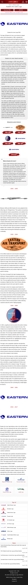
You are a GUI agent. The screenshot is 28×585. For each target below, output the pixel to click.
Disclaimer (14, 579)
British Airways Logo (11, 527)
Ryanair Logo (10, 516)
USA (22, 12)
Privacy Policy (13, 577)
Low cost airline (16, 12)
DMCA (7, 577)
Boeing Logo (10, 538)
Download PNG (7, 10)
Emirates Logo (10, 508)
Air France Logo (10, 523)
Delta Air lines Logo (11, 512)
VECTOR (21, 10)
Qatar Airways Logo (11, 505)
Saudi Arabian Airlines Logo (13, 534)
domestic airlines (8, 12)
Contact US (14, 581)
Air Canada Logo (10, 520)
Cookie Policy (20, 577)
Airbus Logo (9, 531)
